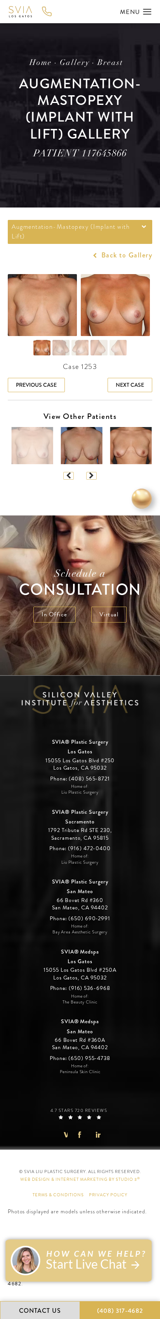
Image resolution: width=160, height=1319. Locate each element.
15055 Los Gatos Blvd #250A (79, 973)
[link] (80, 779)
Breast (110, 63)
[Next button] (91, 476)
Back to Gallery (125, 255)
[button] (147, 12)
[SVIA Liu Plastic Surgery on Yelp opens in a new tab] (96, 1134)
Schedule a (80, 584)
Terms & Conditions (58, 1195)
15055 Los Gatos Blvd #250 (80, 764)
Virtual (109, 614)
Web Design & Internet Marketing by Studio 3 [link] (80, 1179)
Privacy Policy (108, 1195)
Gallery (75, 63)
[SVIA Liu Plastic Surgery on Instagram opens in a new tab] (63, 1134)
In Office (55, 614)
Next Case (130, 385)
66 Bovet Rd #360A (80, 1043)
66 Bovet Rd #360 (80, 904)
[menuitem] (63, 1134)
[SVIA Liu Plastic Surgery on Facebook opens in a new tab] (80, 1134)
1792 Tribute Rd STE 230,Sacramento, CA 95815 (80, 834)
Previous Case (36, 385)
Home (41, 63)
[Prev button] (68, 476)
